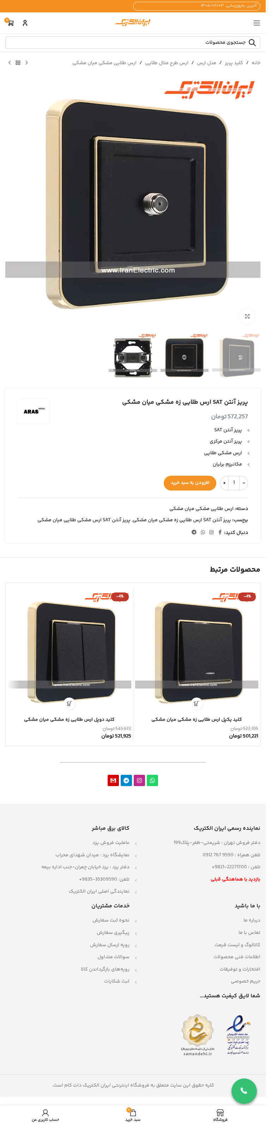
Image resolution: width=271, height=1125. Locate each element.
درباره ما (251, 920)
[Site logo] (133, 23)
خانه (256, 63)
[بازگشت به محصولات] (18, 63)
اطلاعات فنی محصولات (236, 957)
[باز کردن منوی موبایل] (257, 23)
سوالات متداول (113, 957)
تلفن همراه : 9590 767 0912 (231, 855)
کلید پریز (234, 63)
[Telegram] (126, 780)
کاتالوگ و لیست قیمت (237, 945)
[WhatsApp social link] (203, 533)
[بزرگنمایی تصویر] (247, 316)
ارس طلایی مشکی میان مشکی (104, 63)
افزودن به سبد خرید (190, 482)
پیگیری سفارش (113, 933)
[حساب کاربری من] (25, 23)
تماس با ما (249, 933)
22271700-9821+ (229, 867)
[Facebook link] (220, 533)
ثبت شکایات (117, 981)
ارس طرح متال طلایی (166, 63)
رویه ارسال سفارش (110, 945)
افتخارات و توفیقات (239, 969)
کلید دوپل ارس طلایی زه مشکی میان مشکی (69, 720)
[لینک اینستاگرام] (211, 533)
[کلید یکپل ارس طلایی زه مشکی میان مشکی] (197, 651)
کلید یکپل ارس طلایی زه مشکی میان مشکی (196, 720)
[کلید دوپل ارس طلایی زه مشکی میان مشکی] (69, 651)
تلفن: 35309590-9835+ (104, 879)
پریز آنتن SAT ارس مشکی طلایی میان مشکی (84, 520)
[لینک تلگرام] (194, 533)
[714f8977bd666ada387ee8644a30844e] (113, 780)
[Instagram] (139, 780)
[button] (197, 704)
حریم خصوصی (245, 981)
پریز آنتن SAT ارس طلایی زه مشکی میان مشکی (182, 520)
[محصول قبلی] (26, 63)
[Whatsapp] (152, 780)
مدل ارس (206, 63)
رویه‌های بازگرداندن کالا (105, 969)
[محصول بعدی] (9, 63)
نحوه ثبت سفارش (111, 920)
